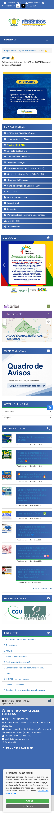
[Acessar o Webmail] (47, 701)
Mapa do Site (34, 3)
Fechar (29, 806)
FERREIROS (10, 39)
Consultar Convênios (14, 685)
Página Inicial (10, 50)
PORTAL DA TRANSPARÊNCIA (21, 133)
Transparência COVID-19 (18, 156)
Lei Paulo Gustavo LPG (17, 151)
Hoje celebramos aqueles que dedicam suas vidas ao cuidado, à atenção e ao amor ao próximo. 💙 (34, 530)
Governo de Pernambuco (16, 656)
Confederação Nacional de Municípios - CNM (24, 668)
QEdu (8, 673)
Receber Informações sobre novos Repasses (25, 690)
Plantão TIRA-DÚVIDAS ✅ (32, 513)
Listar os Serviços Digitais (18, 139)
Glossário (11, 3)
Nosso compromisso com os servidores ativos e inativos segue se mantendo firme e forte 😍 (33, 456)
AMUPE (8, 651)
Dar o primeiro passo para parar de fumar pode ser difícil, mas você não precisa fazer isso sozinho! (33, 573)
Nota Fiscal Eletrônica (16, 197)
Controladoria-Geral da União (18, 662)
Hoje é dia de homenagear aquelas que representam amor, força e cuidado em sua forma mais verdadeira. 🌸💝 (34, 551)
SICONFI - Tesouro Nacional (17, 679)
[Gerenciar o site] (50, 701)
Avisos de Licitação (16, 162)
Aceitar (29, 801)
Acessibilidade (13, 226)
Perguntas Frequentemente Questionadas (26, 215)
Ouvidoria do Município (17, 180)
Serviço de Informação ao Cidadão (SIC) (25, 174)
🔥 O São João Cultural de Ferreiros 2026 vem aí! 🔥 (32, 475)
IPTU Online (11, 191)
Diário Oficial (13, 203)
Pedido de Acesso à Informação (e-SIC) (25, 168)
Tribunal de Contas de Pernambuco (21, 640)
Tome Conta (11, 645)
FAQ (22, 3)
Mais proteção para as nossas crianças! (34, 438)
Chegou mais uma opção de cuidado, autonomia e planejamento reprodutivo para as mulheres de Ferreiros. (33, 495)
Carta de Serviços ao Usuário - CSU (23, 186)
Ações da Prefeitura (27, 50)
